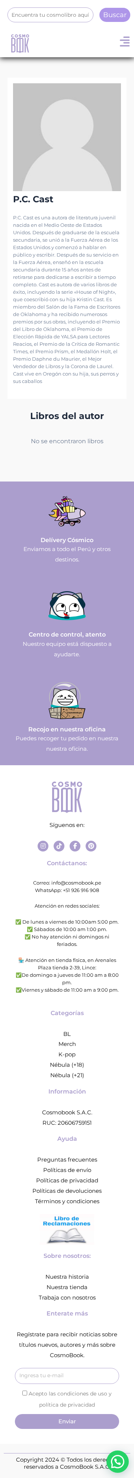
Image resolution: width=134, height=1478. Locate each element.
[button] (117, 1461)
